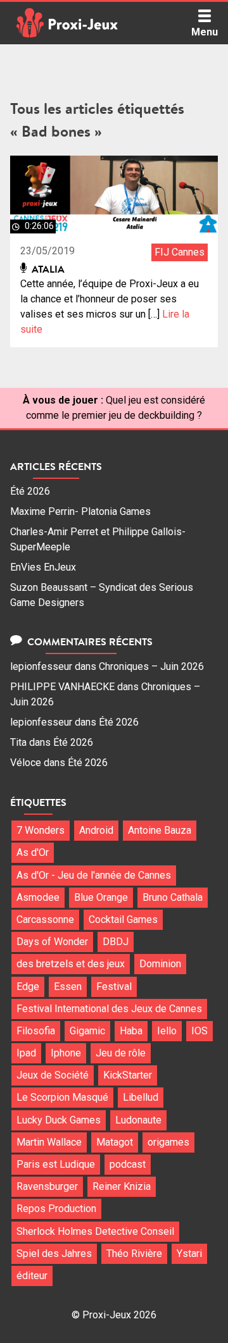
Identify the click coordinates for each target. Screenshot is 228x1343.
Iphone (66, 1053)
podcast (128, 1164)
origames (168, 1142)
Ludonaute (138, 1120)
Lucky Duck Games (58, 1120)
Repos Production (56, 1209)
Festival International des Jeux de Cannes (109, 1009)
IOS (199, 1031)
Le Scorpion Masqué (62, 1097)
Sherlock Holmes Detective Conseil (95, 1231)
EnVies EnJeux (43, 567)
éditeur (32, 1276)
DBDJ (116, 942)
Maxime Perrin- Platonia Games (80, 511)
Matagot (114, 1142)
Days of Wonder (52, 942)
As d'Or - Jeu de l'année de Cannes (93, 875)
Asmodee (38, 897)
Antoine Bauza (159, 830)
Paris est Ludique (55, 1164)
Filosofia (35, 1031)
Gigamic (87, 1031)
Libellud (140, 1097)
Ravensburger (47, 1186)
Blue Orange (101, 897)
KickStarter (127, 1075)
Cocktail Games (123, 919)
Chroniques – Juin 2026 (151, 666)
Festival (114, 987)
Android (96, 830)
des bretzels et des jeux (70, 964)
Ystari (189, 1253)
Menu (204, 32)
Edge (27, 987)
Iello (167, 1031)
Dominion (160, 964)
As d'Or (32, 852)
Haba (131, 1031)
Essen (68, 987)
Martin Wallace (49, 1142)
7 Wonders (40, 830)
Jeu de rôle (121, 1053)
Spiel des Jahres (54, 1253)
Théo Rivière (134, 1253)
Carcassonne (45, 919)
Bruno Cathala (172, 897)
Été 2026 (30, 491)
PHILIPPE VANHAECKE (62, 687)
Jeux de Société (52, 1075)
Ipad (26, 1053)
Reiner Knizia (121, 1186)
